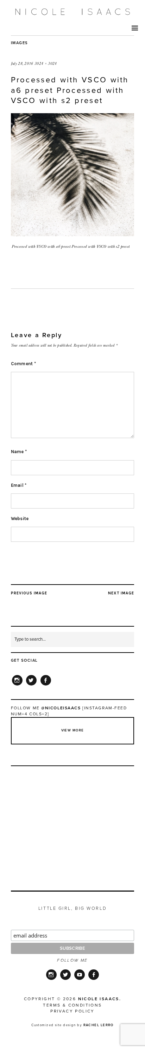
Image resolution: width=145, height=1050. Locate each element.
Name (19, 451)
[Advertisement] (73, 820)
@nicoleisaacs (61, 707)
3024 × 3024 (45, 63)
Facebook (45, 685)
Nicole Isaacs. (99, 998)
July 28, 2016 (22, 63)
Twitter (31, 685)
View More (72, 730)
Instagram (17, 685)
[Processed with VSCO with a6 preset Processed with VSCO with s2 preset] (72, 234)
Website (20, 518)
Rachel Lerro (98, 1025)
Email (19, 485)
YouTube (79, 979)
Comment (23, 363)
